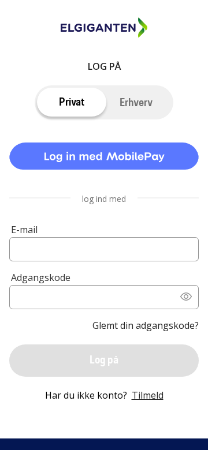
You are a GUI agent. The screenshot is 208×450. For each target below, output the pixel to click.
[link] (104, 158)
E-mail (24, 229)
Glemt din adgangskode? (145, 325)
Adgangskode (40, 277)
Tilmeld (148, 395)
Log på (104, 359)
